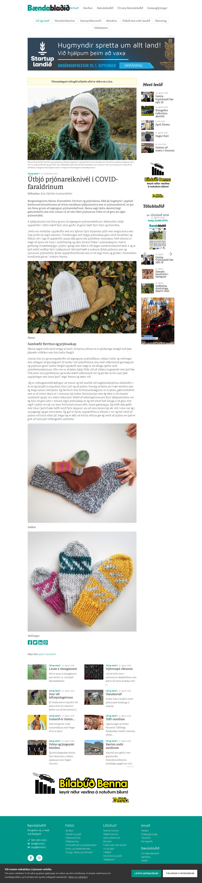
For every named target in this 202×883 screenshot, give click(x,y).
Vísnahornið (114, 694)
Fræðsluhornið (72, 838)
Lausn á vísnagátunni (63, 669)
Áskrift (144, 860)
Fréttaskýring (71, 841)
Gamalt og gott (73, 834)
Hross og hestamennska (77, 848)
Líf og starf (42, 20)
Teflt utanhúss (115, 719)
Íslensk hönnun (111, 830)
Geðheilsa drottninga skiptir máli (162, 288)
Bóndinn (111, 20)
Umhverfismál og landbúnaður (81, 845)
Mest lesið (153, 84)
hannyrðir (51, 654)
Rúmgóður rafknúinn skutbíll (161, 113)
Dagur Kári (162, 136)
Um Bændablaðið (150, 853)
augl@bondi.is (38, 847)
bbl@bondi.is (38, 843)
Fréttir (59, 8)
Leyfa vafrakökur (146, 873)
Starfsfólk (146, 857)
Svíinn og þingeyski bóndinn (61, 746)
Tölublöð (146, 838)
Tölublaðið (153, 206)
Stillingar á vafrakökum (180, 873)
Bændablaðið (105, 8)
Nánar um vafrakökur (78, 877)
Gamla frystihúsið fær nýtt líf (164, 99)
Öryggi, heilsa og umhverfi (78, 852)
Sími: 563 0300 (39, 840)
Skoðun (88, 8)
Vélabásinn (101, 28)
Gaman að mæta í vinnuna (164, 149)
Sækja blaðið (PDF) (158, 220)
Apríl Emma (162, 124)
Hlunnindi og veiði (112, 856)
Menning (160, 20)
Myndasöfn (147, 841)
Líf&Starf (73, 8)
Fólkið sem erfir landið (136, 20)
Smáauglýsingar (157, 8)
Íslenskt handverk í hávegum (161, 274)
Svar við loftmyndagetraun (61, 696)
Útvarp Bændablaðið (130, 8)
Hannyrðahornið (90, 20)
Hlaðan (144, 830)
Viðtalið (107, 852)
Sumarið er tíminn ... (62, 719)
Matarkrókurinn (65, 20)
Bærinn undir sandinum (114, 746)
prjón (41, 654)
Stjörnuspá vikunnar (119, 669)
